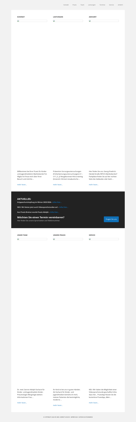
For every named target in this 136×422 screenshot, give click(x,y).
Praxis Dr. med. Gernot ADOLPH (24, 5)
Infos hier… (57, 202)
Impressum (74, 417)
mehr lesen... (26, 184)
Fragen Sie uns (111, 219)
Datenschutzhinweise (86, 417)
